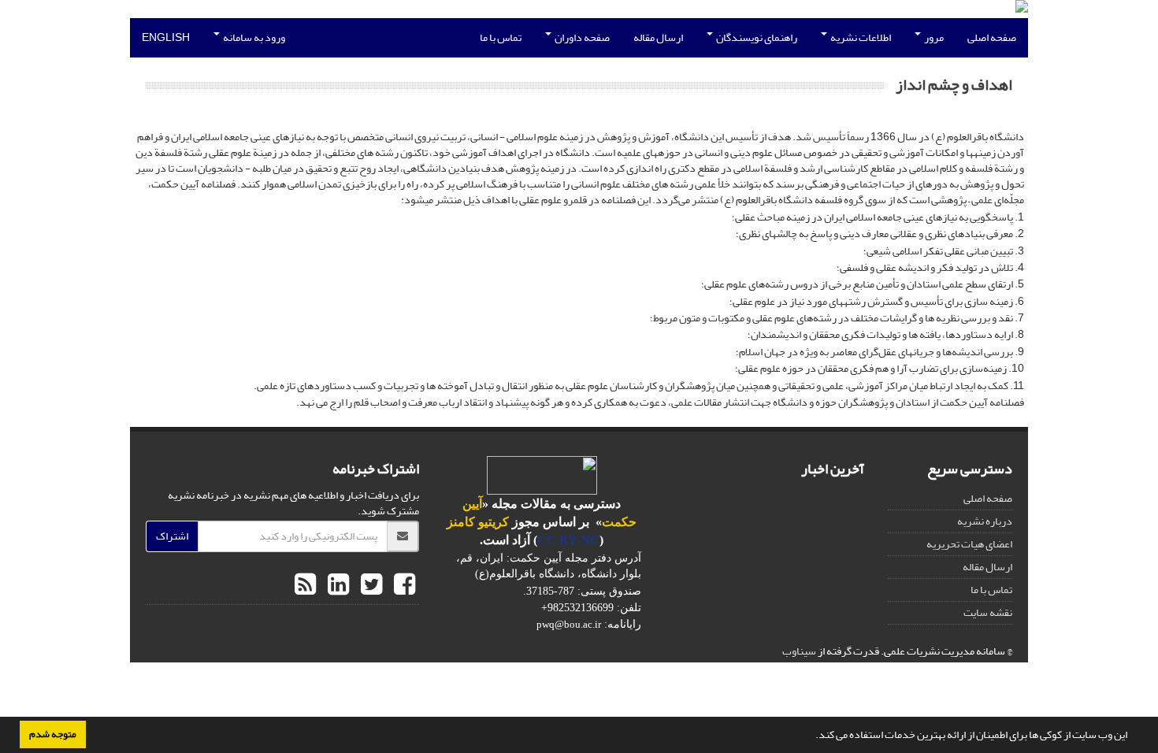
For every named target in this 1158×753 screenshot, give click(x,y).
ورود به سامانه (253, 37)
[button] (811, 736)
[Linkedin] (336, 585)
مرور (933, 37)
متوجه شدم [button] (52, 734)
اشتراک (172, 536)
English (166, 37)
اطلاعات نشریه (860, 37)
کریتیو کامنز (478, 522)
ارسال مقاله (658, 37)
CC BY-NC (568, 540)
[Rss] (305, 585)
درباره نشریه (984, 521)
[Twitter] (369, 585)
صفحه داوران (581, 37)
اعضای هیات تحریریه (969, 544)
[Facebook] (402, 585)
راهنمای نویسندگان (755, 37)
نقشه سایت (987, 612)
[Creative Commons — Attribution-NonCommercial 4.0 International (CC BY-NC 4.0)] (542, 474)
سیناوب (799, 651)
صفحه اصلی (991, 37)
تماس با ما (500, 37)
